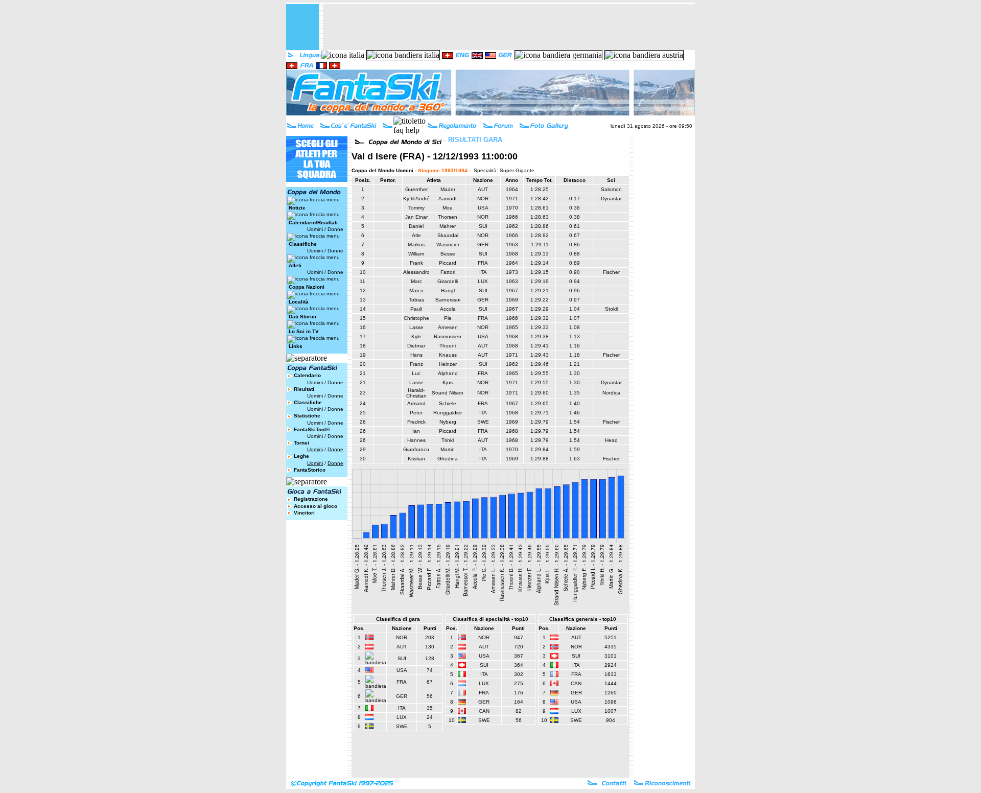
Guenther (416, 189)
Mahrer (447, 226)
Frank (416, 263)
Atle (416, 235)
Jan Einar (416, 217)
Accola (448, 309)
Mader (447, 189)
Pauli (416, 309)
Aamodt (447, 198)
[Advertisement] (509, 27)
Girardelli (447, 281)
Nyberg (447, 422)
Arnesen (448, 327)
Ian (416, 431)
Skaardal (447, 235)
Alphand (448, 373)
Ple (448, 318)
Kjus (447, 382)
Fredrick (416, 422)
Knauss (448, 355)
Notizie (297, 208)
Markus (416, 244)
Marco (416, 290)
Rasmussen (447, 336)
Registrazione (311, 499)
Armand (416, 403)
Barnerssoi (447, 299)
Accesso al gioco (315, 506)
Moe (447, 208)
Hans (416, 355)
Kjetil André (416, 198)
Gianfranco (416, 449)
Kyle (416, 336)
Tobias (416, 299)
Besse (447, 253)
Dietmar (416, 345)
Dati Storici (302, 316)
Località (299, 302)
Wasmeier (447, 244)
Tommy (416, 208)
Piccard (447, 263)
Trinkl (447, 440)
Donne (335, 229)
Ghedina (447, 458)
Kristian (416, 458)
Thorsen (447, 217)
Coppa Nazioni (306, 287)
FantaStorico (309, 470)
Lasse (416, 327)
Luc (416, 373)
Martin (447, 449)
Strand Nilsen (447, 392)
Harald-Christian (416, 393)
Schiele (447, 403)
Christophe (416, 318)
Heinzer (448, 364)
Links (295, 346)
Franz (416, 364)
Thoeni (447, 345)
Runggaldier (447, 412)
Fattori (447, 272)
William (416, 253)
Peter (416, 412)
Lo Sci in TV (304, 331)
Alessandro (416, 272)
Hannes (416, 440)
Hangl (448, 290)
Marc (416, 281)
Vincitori (304, 513)
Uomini (315, 229)
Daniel (416, 226)
